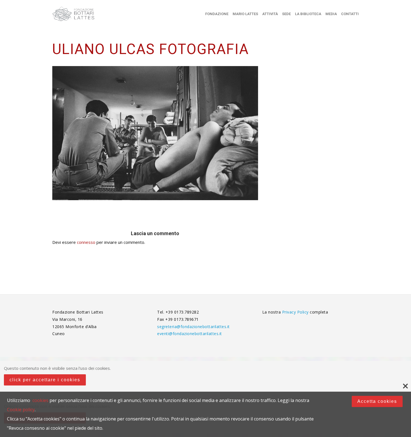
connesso (86, 242)
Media (331, 14)
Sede (286, 14)
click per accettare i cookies (45, 379)
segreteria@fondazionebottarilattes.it (193, 326)
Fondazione (216, 14)
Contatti (350, 14)
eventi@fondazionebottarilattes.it (189, 333)
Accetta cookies (377, 401)
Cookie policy (21, 409)
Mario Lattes (245, 14)
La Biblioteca (308, 14)
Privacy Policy (296, 312)
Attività (270, 14)
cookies (40, 400)
